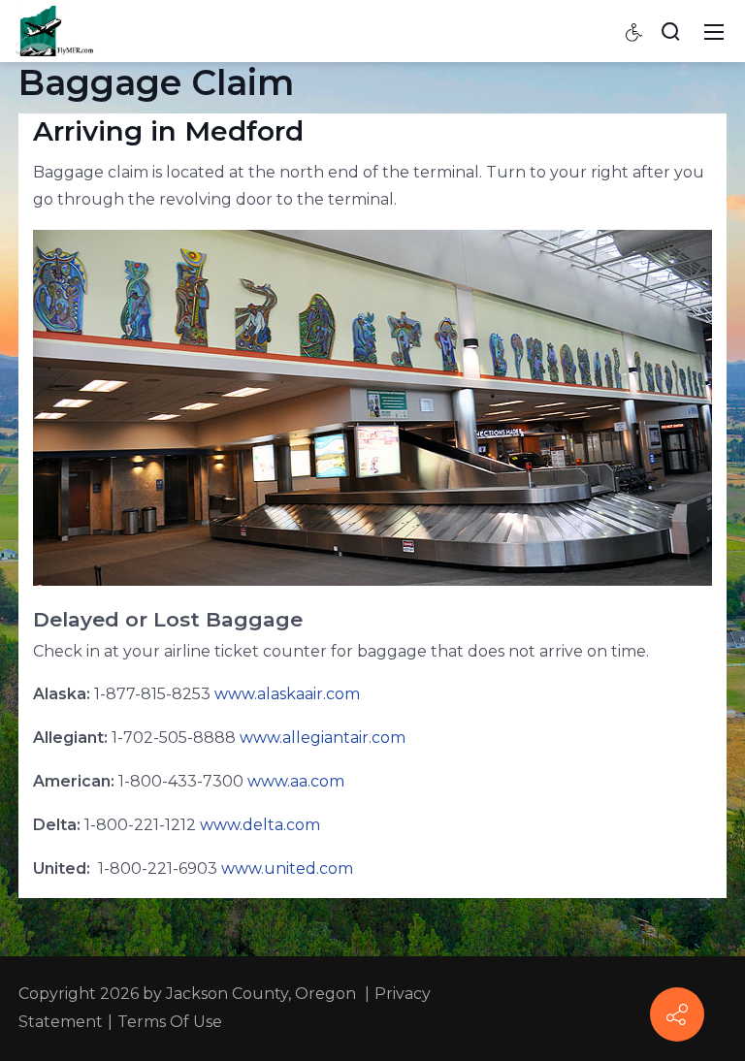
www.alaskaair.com (287, 694)
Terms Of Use (169, 1022)
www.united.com (287, 868)
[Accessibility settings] (634, 31)
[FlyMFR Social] (677, 1014)
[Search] (670, 31)
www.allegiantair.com (322, 737)
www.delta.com (260, 825)
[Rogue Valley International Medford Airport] (56, 30)
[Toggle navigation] (713, 31)
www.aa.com (295, 781)
